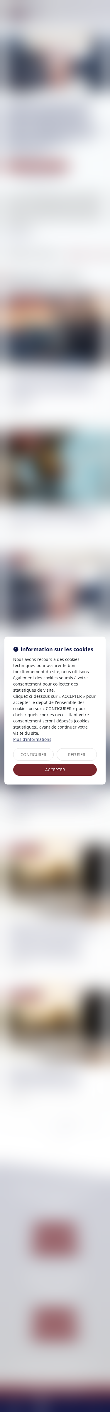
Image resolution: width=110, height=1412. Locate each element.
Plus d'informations (32, 739)
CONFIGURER (33, 754)
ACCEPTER (55, 769)
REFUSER (76, 754)
